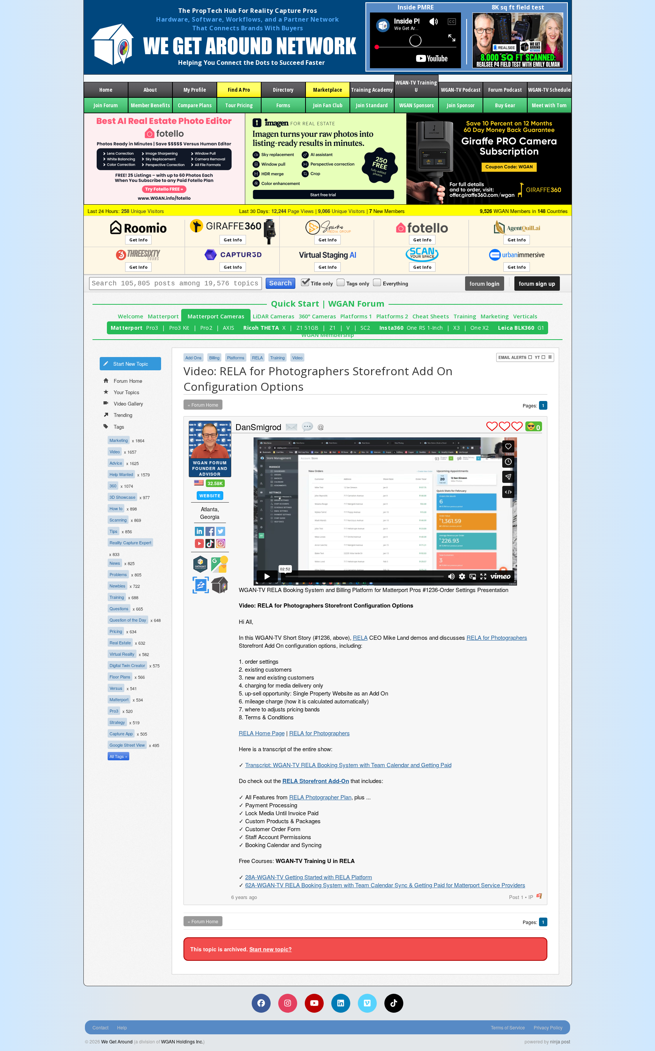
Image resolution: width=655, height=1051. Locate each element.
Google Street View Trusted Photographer (219, 564)
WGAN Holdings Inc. (182, 1041)
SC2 (365, 327)
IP (530, 897)
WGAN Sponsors (416, 105)
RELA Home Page (262, 733)
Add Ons (193, 357)
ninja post (560, 1041)
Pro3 (152, 327)
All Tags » (118, 756)
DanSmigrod (258, 426)
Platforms (235, 357)
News (115, 563)
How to (116, 508)
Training (464, 316)
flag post (539, 896)
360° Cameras (317, 316)
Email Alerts (512, 357)
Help (122, 1027)
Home (105, 89)
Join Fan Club (327, 105)
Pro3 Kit (179, 327)
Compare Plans (195, 105)
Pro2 (206, 327)
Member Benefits (150, 105)
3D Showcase (122, 497)
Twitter (220, 531)
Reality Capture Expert (130, 542)
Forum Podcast (505, 89)
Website (210, 495)
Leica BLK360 (516, 327)
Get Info (138, 240)
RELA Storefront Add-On (315, 781)
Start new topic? (270, 949)
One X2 (479, 327)
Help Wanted (121, 474)
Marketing (495, 316)
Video (115, 451)
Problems (118, 574)
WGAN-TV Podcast (461, 89)
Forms (283, 105)
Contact (100, 1027)
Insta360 (391, 327)
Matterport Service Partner (200, 564)
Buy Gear (505, 105)
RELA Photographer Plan (320, 797)
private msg (291, 427)
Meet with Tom (549, 105)
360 (113, 485)
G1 (541, 327)
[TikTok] (393, 1003)
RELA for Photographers (497, 637)
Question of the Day (128, 620)
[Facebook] (261, 1003)
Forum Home (128, 380)
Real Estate (120, 642)
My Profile (194, 89)
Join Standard (372, 105)
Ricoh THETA (261, 327)
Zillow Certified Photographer (200, 585)
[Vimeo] (367, 1003)
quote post (307, 427)
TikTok (210, 543)
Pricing (116, 631)
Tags (119, 426)
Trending (123, 414)
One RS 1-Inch (425, 327)
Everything (395, 283)
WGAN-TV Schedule (549, 89)
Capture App (121, 733)
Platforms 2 (392, 316)
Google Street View (127, 745)
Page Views (292, 211)
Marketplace (327, 89)
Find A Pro (239, 89)
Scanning (118, 520)
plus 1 (492, 426)
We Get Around (117, 1041)
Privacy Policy (548, 1027)
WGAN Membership (327, 334)
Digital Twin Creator (127, 665)
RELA (257, 357)
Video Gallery (128, 403)
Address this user (320, 427)
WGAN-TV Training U (416, 86)
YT (537, 357)
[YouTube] (314, 1003)
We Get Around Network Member (219, 585)
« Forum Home (203, 404)
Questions (119, 608)
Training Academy (372, 89)
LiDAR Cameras (273, 316)
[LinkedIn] (340, 1003)
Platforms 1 (356, 316)
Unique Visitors (142, 211)
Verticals (525, 316)
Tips (114, 531)
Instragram (220, 543)
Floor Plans (120, 677)
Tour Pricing (239, 105)
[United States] (199, 483)
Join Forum (106, 105)
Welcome (130, 316)
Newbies (117, 586)
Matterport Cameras (216, 316)
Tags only (357, 283)
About (150, 89)
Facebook (210, 531)
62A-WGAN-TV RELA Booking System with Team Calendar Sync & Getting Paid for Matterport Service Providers (385, 885)
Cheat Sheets (430, 316)
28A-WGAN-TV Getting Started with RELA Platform (308, 877)
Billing (214, 357)
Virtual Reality (122, 654)
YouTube (199, 543)
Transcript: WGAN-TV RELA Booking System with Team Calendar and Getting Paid (348, 765)
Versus (116, 688)
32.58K (215, 483)
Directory (283, 89)
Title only (322, 283)
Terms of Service (508, 1027)
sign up (537, 283)
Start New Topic (130, 363)
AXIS (228, 327)
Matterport (163, 316)
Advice (116, 463)
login (485, 283)
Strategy (117, 722)
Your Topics (126, 392)
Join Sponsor (461, 105)
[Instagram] (287, 1003)
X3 (456, 327)
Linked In (199, 531)
